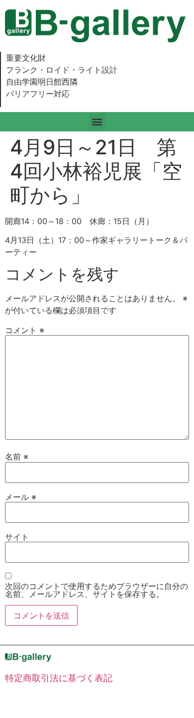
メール (20, 497)
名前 (16, 457)
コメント (24, 330)
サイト (17, 537)
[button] (97, 122)
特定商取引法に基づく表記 (58, 678)
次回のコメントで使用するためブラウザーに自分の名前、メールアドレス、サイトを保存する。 (96, 590)
